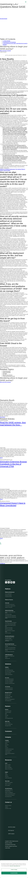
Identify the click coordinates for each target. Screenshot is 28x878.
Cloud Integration (7, 371)
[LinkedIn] (9, 582)
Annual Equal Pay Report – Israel (10, 754)
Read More (2, 417)
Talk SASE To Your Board (14, 340)
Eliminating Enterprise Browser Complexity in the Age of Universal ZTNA (13, 464)
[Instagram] (14, 582)
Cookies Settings (14, 869)
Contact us (2, 563)
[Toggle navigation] (25, 1)
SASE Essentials (7, 372)
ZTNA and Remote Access (9, 376)
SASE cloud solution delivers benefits (11, 92)
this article (16, 366)
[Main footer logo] (11, 572)
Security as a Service (7, 375)
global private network (5, 247)
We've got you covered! (5, 50)
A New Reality (6, 40)
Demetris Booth (3, 18)
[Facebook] (11, 582)
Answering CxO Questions (9, 42)
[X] (6, 582)
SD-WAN (5, 373)
